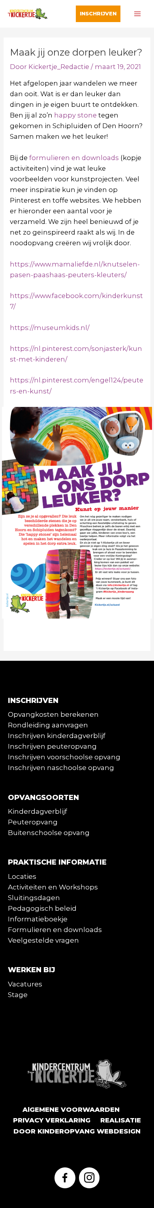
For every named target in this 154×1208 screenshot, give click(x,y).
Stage (18, 995)
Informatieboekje (38, 919)
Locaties (22, 876)
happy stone (75, 115)
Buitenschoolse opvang (49, 833)
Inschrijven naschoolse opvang (61, 768)
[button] (98, 14)
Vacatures (25, 984)
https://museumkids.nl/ (50, 328)
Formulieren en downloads (55, 930)
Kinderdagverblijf (37, 811)
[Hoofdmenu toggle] (137, 14)
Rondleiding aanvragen (48, 725)
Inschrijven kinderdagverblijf (56, 736)
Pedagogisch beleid (42, 908)
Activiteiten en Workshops (53, 887)
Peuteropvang (33, 822)
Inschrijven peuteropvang (52, 746)
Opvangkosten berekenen (53, 714)
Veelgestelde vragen (43, 940)
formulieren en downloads (74, 158)
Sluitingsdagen (34, 898)
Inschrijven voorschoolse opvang (64, 757)
